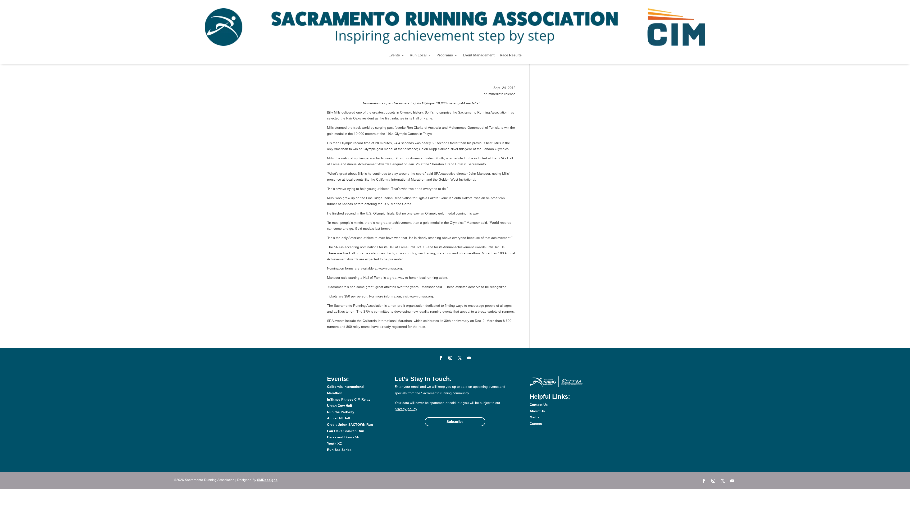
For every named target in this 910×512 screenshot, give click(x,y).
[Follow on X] (460, 358)
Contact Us (539, 405)
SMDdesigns (267, 480)
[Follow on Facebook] (441, 358)
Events (394, 55)
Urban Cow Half (339, 405)
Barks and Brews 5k (343, 437)
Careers (536, 423)
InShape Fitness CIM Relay (348, 399)
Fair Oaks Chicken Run (345, 431)
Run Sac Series (339, 450)
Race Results (511, 55)
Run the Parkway (340, 412)
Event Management (479, 55)
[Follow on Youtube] (469, 358)
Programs (445, 55)
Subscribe (454, 422)
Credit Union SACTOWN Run (350, 424)
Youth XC (334, 443)
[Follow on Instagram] (450, 358)
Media (534, 417)
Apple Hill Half (338, 418)
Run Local (418, 55)
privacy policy (406, 409)
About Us (537, 411)
